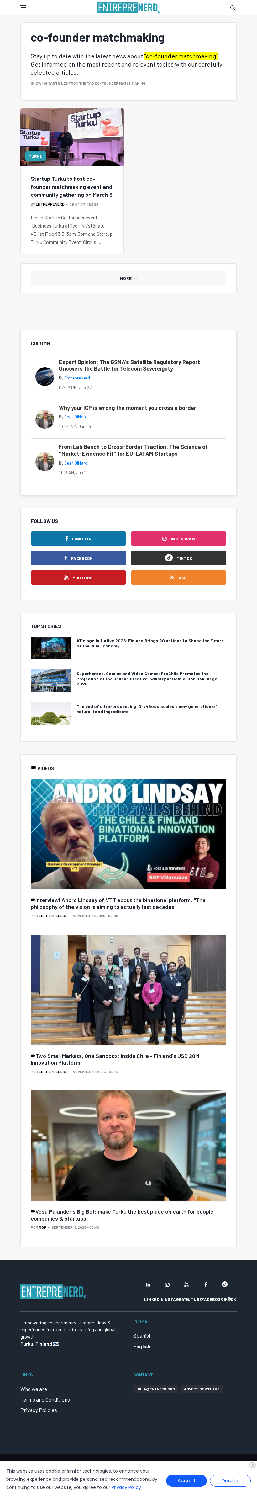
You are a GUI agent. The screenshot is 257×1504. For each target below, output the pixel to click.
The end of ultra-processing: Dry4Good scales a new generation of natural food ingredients (146, 709)
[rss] (229, 1299)
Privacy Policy (126, 1487)
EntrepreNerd (50, 204)
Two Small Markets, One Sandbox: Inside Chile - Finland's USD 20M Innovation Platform (115, 1059)
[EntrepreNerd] (128, 7)
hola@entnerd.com (155, 1389)
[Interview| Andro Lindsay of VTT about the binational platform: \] (128, 835)
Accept (186, 1480)
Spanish (142, 1335)
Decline (230, 1480)
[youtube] (186, 1284)
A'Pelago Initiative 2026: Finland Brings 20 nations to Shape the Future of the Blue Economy (150, 643)
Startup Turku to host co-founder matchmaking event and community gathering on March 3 (72, 186)
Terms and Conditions (45, 1399)
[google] (225, 1284)
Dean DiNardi (76, 416)
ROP (42, 1227)
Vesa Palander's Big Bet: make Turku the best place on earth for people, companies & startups (123, 1215)
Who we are (33, 1389)
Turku (36, 156)
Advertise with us (202, 1389)
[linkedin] (148, 1284)
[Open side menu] (23, 7)
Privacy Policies (38, 1410)
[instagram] (167, 1284)
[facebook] (205, 1284)
